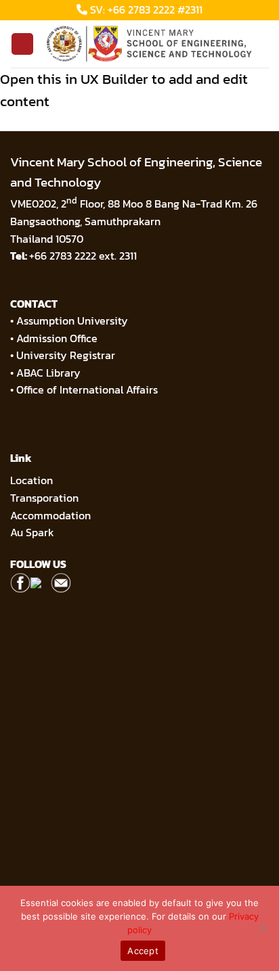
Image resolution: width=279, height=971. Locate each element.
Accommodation (51, 515)
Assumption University (72, 320)
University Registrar (65, 355)
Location (31, 480)
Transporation (45, 498)
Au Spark (32, 532)
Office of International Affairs (87, 389)
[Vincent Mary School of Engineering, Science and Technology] (151, 44)
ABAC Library (48, 372)
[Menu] (22, 44)
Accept (142, 950)
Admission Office (57, 338)
